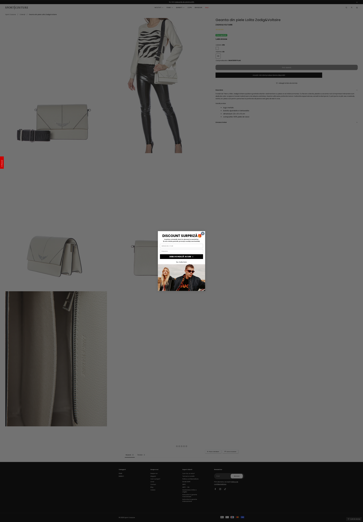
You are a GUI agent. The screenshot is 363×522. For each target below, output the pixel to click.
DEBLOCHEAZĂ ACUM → (181, 256)
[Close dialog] (202, 233)
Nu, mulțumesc (181, 262)
